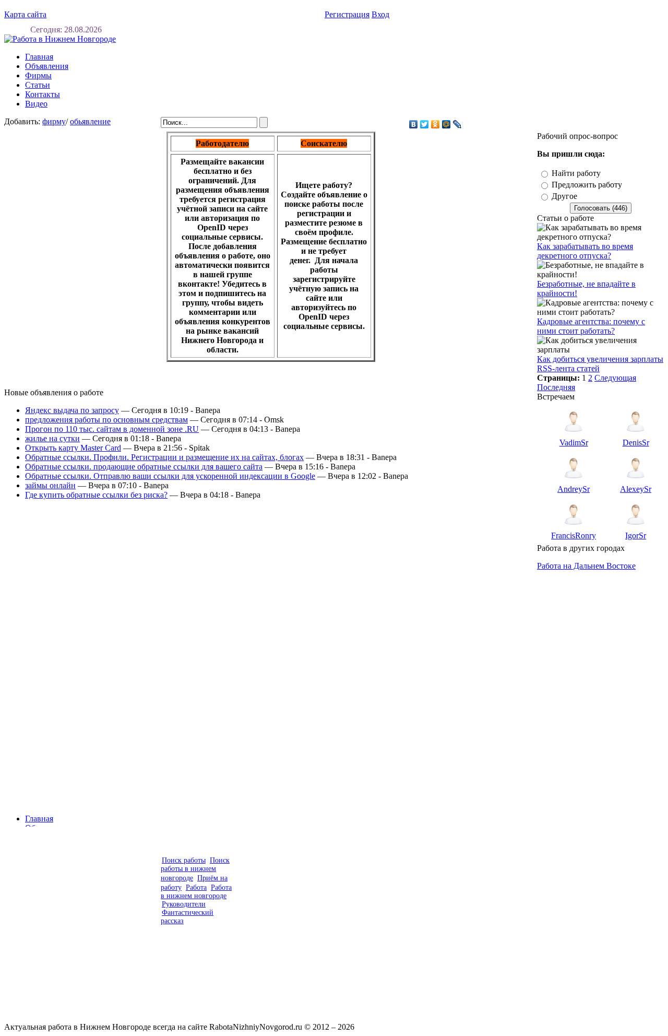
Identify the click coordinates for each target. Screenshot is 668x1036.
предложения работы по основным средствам (106, 419)
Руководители (184, 904)
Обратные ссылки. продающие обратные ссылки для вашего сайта (144, 466)
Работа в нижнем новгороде (196, 892)
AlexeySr (635, 489)
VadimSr (573, 442)
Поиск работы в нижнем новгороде (195, 869)
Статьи (37, 84)
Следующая (615, 377)
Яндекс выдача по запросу (72, 410)
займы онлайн (50, 485)
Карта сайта (25, 14)
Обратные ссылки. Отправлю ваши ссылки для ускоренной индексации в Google (170, 476)
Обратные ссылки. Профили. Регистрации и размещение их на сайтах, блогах (164, 457)
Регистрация (347, 14)
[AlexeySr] (635, 481)
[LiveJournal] (457, 124)
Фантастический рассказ (187, 917)
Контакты (42, 94)
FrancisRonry (573, 535)
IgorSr (635, 535)
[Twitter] (424, 124)
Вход (380, 14)
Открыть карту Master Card (73, 447)
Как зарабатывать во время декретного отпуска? (585, 251)
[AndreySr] (573, 481)
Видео (36, 103)
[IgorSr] (635, 528)
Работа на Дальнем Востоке (586, 565)
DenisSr (636, 442)
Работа (196, 887)
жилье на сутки (52, 438)
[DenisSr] (635, 435)
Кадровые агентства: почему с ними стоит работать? (591, 326)
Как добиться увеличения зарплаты (600, 359)
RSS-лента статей (568, 368)
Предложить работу (587, 184)
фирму (54, 121)
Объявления (46, 66)
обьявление (90, 121)
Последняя (556, 387)
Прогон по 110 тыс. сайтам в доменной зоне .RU (112, 429)
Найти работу (576, 173)
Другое (564, 196)
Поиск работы (184, 860)
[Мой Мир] (446, 124)
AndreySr (573, 489)
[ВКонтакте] (413, 124)
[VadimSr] (573, 435)
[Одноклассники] (435, 124)
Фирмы (38, 75)
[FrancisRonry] (573, 528)
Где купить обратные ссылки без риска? (96, 494)
